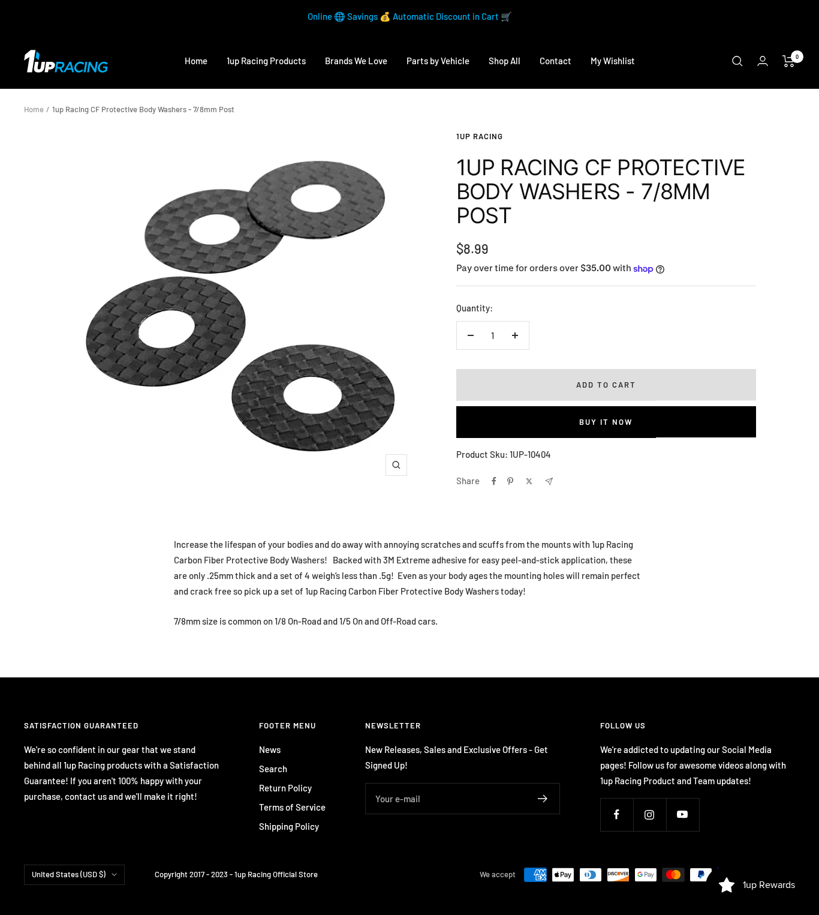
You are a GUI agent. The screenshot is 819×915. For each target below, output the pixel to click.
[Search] (737, 61)
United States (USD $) (69, 874)
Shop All (504, 60)
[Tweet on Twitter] (529, 481)
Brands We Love (356, 60)
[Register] (543, 798)
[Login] (762, 61)
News (270, 749)
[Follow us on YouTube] (682, 814)
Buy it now (606, 422)
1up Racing (479, 136)
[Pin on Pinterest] (510, 481)
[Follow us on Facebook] (616, 814)
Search (273, 768)
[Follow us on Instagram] (649, 814)
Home (196, 60)
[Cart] (788, 61)
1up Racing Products (266, 60)
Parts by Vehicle (438, 60)
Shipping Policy (289, 826)
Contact (555, 60)
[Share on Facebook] (494, 481)
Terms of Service (292, 807)
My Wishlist (613, 60)
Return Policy (285, 787)
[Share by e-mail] (549, 481)
